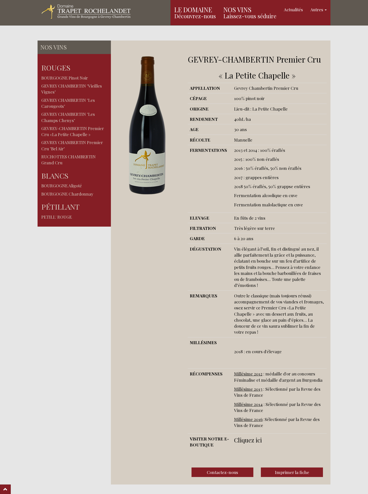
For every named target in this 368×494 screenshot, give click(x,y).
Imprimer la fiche (292, 472)
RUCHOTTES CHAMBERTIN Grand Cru (68, 159)
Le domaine (195, 12)
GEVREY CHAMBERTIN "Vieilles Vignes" (71, 89)
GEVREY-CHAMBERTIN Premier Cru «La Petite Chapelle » (72, 131)
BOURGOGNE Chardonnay (67, 194)
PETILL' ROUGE (56, 217)
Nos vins (249, 12)
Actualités (293, 9)
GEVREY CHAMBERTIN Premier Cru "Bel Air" (72, 145)
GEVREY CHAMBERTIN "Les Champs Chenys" (68, 117)
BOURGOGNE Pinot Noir (64, 78)
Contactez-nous (222, 472)
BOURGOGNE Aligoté (61, 185)
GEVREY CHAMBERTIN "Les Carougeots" (68, 103)
